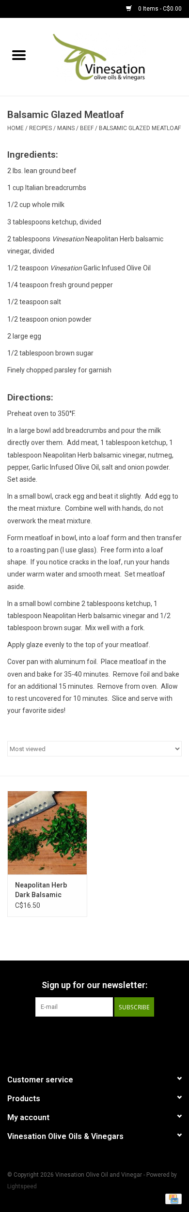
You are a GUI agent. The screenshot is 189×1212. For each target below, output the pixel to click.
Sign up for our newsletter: (94, 985)
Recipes (40, 128)
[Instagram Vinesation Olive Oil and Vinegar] (111, 1036)
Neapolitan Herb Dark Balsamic (41, 890)
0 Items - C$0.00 (159, 8)
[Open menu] (19, 54)
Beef (87, 128)
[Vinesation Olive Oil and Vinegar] (113, 56)
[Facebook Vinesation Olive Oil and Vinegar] (77, 1036)
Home (15, 128)
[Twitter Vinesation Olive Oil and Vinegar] (94, 1036)
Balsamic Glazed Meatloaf (140, 128)
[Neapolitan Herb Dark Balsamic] (47, 832)
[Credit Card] (172, 1198)
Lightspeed (22, 1186)
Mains (66, 128)
